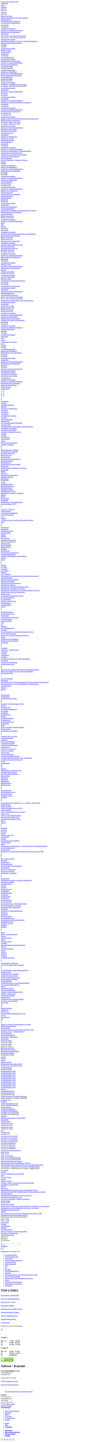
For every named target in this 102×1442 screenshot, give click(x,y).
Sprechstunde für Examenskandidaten (13, 920)
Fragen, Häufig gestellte (8, 634)
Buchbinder (4, 500)
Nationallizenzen (6, 790)
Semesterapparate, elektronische (11, 907)
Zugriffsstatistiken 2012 (8, 1076)
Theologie (4, 365)
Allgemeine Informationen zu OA (11, 1197)
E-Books (3, 565)
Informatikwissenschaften (9, 129)
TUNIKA (4, 956)
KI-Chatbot (4, 711)
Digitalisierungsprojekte (8, 540)
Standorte (4, 925)
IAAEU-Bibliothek (7, 679)
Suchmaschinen (6, 1121)
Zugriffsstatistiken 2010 (8, 1073)
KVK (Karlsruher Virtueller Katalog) (12, 727)
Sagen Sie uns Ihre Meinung (10, 1385)
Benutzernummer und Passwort (11, 459)
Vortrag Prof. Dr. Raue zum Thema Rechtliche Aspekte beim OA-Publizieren (25, 1206)
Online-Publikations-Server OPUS (12, 808)
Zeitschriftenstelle (6, 1033)
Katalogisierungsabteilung (9, 709)
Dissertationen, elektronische (10, 552)
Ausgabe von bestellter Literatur (11, 432)
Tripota (3, 950)
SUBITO (4, 927)
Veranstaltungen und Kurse (9, 248)
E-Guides (4, 567)
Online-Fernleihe (6, 806)
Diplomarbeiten (6, 547)
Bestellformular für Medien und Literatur (13, 468)
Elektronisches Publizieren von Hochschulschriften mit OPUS (20, 590)
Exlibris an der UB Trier (8, 601)
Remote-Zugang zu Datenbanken (11, 866)
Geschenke (4, 661)
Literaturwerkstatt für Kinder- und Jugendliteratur (16, 758)
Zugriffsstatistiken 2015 (8, 1082)
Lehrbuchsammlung (7, 738)
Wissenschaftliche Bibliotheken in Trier (13, 1013)
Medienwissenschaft (7, 216)
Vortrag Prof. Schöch (7, 1204)
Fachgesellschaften (7, 77)
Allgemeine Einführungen (9, 408)
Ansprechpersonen (7, 419)
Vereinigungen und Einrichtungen (11, 153)
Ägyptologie (5, 25)
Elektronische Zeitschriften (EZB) (11, 1064)
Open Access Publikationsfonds (11, 1158)
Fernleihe (4, 626)
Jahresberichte (5, 389)
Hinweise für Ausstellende (9, 443)
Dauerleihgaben (6, 533)
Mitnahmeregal (5, 785)
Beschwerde (5, 466)
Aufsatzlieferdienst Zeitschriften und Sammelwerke (17, 426)
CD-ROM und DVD (7, 515)
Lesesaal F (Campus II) (8, 749)
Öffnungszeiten (5, 805)
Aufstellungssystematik (8, 29)
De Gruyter (4, 1188)
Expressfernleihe (6, 605)
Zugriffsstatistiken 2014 (8, 1080)
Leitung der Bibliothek (8, 742)
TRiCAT (3, 947)
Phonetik (3, 270)
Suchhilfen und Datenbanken (10, 1112)
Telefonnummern (6, 938)
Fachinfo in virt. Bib (7, 138)
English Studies (6, 52)
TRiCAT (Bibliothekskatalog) (10, 1299)
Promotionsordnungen (8, 848)
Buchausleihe (5, 498)
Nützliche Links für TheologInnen (11, 369)
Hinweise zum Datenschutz (9, 1233)
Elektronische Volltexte (8, 585)
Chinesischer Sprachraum (9, 342)
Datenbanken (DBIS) (7, 1053)
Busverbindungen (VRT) (9, 504)
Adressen (4, 403)
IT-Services (8, 1416)
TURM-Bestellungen (7, 958)
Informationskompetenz (8, 371)
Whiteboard (4, 1010)
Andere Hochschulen (7, 1235)
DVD (2, 560)
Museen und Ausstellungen (9, 65)
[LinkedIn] (13, 1440)
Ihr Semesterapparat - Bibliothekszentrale (14, 904)
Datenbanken (5, 527)
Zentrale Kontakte (6, 1406)
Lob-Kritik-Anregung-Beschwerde (12, 760)
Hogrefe (3, 1186)
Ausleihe (3, 435)
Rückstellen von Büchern (9, 873)
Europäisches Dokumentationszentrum (13, 281)
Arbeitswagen (5, 421)
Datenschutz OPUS (7, 531)
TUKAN (4, 954)
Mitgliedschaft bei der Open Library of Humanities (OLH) (19, 1190)
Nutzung (3, 1224)
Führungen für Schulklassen (9, 639)
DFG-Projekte (5, 538)
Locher (3, 761)
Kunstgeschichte (6, 183)
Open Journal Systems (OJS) (10, 817)
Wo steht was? (5, 1017)
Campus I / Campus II (8, 509)
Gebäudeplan (5, 655)
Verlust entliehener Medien (9, 979)
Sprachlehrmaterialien (7, 918)
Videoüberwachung (7, 988)
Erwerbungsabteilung (7, 598)
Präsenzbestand (5, 842)
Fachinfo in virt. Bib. (7, 306)
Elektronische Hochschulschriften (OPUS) (14, 1215)
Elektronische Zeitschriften (9, 317)
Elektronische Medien (8, 581)
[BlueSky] (5, 1440)
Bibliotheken (5, 479)
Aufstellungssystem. (7, 133)
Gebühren (4, 657)
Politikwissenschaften (7, 272)
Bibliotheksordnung (7, 489)
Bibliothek (4, 1246)
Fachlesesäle (5, 616)
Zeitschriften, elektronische (9, 1037)
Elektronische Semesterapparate (11, 583)
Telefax (3, 940)
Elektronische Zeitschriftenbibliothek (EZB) (14, 587)
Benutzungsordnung (7, 461)
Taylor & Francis (6, 1177)
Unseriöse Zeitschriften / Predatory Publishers (15, 1199)
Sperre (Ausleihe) (6, 916)
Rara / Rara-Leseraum (8, 859)
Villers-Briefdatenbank (8, 990)
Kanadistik (4, 173)
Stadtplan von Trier (7, 923)
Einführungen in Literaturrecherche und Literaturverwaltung (20, 576)
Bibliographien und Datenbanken (11, 43)
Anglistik (4, 45)
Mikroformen (5, 781)
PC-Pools (4, 832)
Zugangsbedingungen (7, 1091)
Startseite (3, 7)
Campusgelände (6, 511)
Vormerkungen (5, 997)
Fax (2, 625)
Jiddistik (3, 162)
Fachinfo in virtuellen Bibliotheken (12, 30)
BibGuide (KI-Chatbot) (8, 1049)
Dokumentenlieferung (8, 1093)
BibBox (3, 471)
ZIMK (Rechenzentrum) (8, 1026)
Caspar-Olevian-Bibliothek (9, 513)
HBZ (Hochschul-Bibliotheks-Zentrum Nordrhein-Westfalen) (20, 670)
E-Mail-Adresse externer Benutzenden (13, 592)
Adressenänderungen (7, 405)
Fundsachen (4, 643)
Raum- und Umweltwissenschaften (12, 297)
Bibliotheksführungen (7, 246)
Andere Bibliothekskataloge (9, 1103)
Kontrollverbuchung (7, 722)
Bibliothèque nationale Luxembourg (12, 493)
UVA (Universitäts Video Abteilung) (12, 965)
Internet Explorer (6, 1062)
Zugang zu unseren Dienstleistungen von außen (16, 1024)
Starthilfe (3, 1116)
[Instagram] (10, 1440)
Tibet (2, 338)
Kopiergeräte (5, 724)
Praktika (3, 839)
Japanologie (4, 144)
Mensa (7, 1414)
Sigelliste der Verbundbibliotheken (11, 911)
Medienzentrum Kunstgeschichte (11, 770)
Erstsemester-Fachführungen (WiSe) (12, 596)
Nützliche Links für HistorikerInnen (12, 128)
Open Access (5, 814)
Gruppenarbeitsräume (7, 664)
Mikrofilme (4, 779)
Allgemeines (5, 1222)
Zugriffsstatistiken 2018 (8, 1087)
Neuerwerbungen (6, 794)
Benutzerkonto (5, 457)
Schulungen (4, 895)
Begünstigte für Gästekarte (9, 452)
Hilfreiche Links (6, 50)
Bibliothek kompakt (7, 477)
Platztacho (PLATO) (7, 835)
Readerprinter (5, 862)
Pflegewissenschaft (7, 237)
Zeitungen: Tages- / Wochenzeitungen (13, 1031)
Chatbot (3, 518)
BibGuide (4, 473)
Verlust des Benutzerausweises (10, 977)
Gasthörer (4, 653)
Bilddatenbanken (6, 198)
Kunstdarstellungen (7, 196)
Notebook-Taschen (7, 796)
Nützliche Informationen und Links (12, 245)
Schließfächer (5, 891)
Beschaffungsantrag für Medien (11, 464)
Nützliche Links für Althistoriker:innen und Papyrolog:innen (20, 119)
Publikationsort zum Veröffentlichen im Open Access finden (19, 1208)
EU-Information (6, 599)
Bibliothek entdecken (7, 1048)
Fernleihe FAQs (6, 1100)
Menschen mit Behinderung (9, 774)
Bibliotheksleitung (6, 488)
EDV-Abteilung (6, 574)
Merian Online (5, 543)
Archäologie (5, 54)
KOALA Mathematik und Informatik (12, 1174)
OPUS (3, 821)
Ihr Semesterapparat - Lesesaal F (11, 905)
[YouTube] (8, 1440)
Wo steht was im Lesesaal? (9, 1136)
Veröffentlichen (5, 1226)
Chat (2, 516)
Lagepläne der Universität (9, 736)
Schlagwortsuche (6, 889)
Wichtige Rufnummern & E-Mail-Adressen (14, 18)
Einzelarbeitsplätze (7, 578)
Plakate (3, 833)
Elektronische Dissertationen (10, 580)
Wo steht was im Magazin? (9, 1139)
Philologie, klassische (7, 250)
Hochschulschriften (7, 673)
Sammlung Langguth (7, 882)
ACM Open (4, 1170)
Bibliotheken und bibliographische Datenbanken (16, 102)
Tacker (3, 932)
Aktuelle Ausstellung (7, 444)
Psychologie (4, 282)
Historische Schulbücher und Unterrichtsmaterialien (17, 671)
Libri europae (5, 752)
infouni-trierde (10, 1404)
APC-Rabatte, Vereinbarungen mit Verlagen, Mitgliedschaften (20, 1167)
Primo (3, 844)
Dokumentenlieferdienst (8, 554)
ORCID (3, 823)
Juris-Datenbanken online (9, 698)
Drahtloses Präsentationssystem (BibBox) (14, 556)
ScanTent (4, 887)
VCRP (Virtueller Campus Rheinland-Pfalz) (14, 970)
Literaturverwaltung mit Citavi (10, 756)
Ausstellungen (5, 437)
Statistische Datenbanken (9, 385)
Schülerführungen (6, 893)
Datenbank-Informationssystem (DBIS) (13, 1118)
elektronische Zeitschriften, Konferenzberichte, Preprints (18, 210)
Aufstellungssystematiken (9, 428)
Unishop (7, 1420)
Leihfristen (4, 740)
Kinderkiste (4, 713)
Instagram (4, 688)
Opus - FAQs (5, 1219)
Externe (3, 607)
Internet (3, 689)
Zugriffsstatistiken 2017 (8, 1085)
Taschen (3, 936)
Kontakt (3, 716)
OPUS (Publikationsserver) (9, 1316)
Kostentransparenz (6, 1194)
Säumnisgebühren (6, 884)
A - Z (2, 390)
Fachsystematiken (6, 619)
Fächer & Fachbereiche (12, 1411)
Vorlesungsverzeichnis (8, 995)
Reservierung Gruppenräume (10, 1295)
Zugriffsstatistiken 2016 (8, 1084)
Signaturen (4, 913)
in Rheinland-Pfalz (7, 484)
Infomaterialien (5, 1201)
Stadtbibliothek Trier (7, 922)
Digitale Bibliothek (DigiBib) (10, 1051)
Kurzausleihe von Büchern (9, 731)
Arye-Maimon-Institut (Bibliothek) (12, 423)
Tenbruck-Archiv (6, 941)
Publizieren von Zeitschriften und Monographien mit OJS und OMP (22, 851)
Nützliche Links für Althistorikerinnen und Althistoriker (18, 234)
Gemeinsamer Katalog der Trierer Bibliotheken (15, 659)
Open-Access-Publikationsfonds (11, 815)
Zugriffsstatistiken (6, 1067)
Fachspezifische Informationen (10, 21)
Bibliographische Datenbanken (10, 32)
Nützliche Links (6, 387)
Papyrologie (4, 34)
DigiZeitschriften (6, 545)
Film (2, 225)
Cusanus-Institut (6, 686)
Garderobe (4, 652)
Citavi (3, 522)
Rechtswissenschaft (7, 309)
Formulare (4, 630)
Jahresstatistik (5, 697)
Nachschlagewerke (7, 192)
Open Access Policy (7, 1156)
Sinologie (4, 331)
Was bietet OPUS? (7, 1230)
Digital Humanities (7, 79)
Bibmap (3, 495)
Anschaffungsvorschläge (8, 416)
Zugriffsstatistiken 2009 (8, 1071)
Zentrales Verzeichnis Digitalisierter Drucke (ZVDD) (17, 1030)
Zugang (3, 1057)
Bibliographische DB (7, 140)
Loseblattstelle (5, 763)
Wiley (2, 1176)
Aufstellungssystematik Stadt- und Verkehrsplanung (17, 300)
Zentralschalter (5, 1028)
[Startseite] (10, 2)
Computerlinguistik (7, 66)
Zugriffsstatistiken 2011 (8, 1075)
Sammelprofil (5, 878)
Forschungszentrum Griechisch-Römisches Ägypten (17, 632)
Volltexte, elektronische (8, 994)
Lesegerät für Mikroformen (9, 745)
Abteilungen (5, 401)
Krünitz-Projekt (6, 729)
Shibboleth (4, 909)
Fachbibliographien (7, 612)
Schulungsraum (6, 896)
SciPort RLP (5, 898)
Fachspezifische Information (10, 617)
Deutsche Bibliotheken (8, 1109)
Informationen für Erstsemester (10, 241)
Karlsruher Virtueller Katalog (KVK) (12, 704)
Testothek (4, 943)
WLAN (3, 1015)
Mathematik (4, 200)
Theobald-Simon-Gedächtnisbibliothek (13, 945)
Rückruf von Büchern (8, 871)
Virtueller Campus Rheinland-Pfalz (12, 992)
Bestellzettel (4, 470)
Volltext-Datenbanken (8, 329)
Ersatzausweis (5, 594)
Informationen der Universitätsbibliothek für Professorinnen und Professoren (25, 682)
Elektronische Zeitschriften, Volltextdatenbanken (16, 151)
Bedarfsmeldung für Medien (10, 450)
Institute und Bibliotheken (9, 72)
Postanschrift (5, 837)
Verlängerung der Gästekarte (10, 974)
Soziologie (4, 354)
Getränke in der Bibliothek (9, 662)
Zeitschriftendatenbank (8, 1035)
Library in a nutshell (7, 751)
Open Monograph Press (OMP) (11, 819)
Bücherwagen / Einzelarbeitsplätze (12, 502)
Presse (3, 223)
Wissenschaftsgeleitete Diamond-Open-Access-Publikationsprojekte (22, 1165)
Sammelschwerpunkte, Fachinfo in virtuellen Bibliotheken (19, 41)
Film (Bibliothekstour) (8, 628)
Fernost (3, 340)
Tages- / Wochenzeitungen (9, 934)
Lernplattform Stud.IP (8, 743)
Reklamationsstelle (7, 864)
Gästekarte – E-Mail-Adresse (10, 650)
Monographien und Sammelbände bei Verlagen (15, 1163)
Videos (3, 986)
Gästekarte (4, 648)
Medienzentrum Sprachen (9, 772)
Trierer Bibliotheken (7, 949)
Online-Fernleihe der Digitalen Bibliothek (14, 1096)
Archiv (3, 441)
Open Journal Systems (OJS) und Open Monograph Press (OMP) (21, 1213)
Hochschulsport (10, 1418)
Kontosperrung (5, 720)
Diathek (3, 534)
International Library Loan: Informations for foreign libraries (20, 684)
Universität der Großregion (9, 963)
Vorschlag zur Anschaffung (9, 1001)
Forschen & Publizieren (8, 1143)
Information (4, 680)
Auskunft (4, 434)
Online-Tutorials (6, 810)
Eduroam (4, 572)
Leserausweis (5, 747)
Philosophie (4, 259)
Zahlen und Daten (6, 16)
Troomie (3, 952)
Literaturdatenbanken (7, 754)
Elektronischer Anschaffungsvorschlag (13, 589)
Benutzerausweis (6, 455)
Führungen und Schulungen (9, 641)
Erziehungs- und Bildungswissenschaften (14, 84)
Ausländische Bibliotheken (9, 1111)
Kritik (2, 725)
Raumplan (4, 860)
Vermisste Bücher (6, 981)
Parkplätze (4, 828)
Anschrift (4, 417)
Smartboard (4, 914)
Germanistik (4, 104)
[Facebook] (2, 1440)
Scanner (3, 886)
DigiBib (3, 536)
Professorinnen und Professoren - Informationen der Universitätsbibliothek (24, 846)
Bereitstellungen (6, 462)
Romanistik (4, 322)
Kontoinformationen (7, 718)
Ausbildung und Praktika (9, 430)
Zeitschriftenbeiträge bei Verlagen (11, 1161)
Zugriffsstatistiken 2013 (8, 1078)
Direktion (4, 549)
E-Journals (4, 569)
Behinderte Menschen (8, 453)
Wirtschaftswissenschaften (9, 374)
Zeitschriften (5, 90)
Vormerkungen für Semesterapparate (12, 999)
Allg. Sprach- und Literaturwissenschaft (13, 36)
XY (2, 1019)
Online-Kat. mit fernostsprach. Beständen (14, 155)
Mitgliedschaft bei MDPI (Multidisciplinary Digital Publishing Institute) (23, 1192)
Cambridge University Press (9, 1185)
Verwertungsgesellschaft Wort (10, 985)
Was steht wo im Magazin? (9, 1141)
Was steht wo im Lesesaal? (9, 1138)
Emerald (3, 1172)
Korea (3, 344)
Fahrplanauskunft (6, 621)
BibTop (3, 497)
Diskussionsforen (6, 158)
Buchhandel (4, 1120)
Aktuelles (4, 407)
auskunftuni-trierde (12, 1381)
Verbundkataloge (6, 1107)
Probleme (4, 1228)
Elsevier (3, 1179)
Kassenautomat (5, 707)
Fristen (3, 637)
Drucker (3, 558)
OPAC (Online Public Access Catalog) (13, 812)
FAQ (2, 623)
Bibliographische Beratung (9, 475)
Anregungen (5, 414)
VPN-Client (4, 1003)
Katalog (3, 706)
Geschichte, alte (6, 113)
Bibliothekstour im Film (8, 491)
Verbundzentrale (6, 972)
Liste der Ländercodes (8, 277)
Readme (3, 1089)
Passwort (3, 830)
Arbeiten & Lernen (7, 1123)
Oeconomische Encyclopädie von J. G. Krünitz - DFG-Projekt (20, 803)
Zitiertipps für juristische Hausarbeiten (13, 320)
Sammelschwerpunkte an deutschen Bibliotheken (16, 880)
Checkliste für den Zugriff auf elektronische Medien (17, 520)
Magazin (3, 769)
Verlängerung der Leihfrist (9, 976)
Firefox (3, 1060)
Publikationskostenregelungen (10, 1210)
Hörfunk (3, 227)
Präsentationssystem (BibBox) (10, 841)
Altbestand (4, 410)
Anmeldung (4, 412)
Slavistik (3, 345)
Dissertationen (5, 551)
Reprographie (5, 868)
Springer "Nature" (6, 1181)
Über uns (4, 9)
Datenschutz (5, 529)
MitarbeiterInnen (6, 20)
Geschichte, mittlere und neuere (11, 122)
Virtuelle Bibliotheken (8, 209)
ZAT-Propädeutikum (7, 57)
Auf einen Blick (6, 425)
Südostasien (4, 336)
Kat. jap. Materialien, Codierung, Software (14, 160)
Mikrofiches (4, 778)
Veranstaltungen (6, 378)
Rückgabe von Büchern (8, 869)
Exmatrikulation (6, 603)
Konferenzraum (6, 715)
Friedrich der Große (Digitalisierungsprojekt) (15, 635)
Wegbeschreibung (6, 1008)
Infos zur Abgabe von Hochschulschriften (14, 1231)
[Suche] (20, 1244)
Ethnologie (4, 93)
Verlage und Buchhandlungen (10, 156)
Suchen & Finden (6, 1040)
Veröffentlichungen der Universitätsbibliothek (15, 983)
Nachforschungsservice (8, 792)
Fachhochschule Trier (7, 614)
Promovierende (5, 850)
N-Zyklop (4, 797)
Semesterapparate (6, 900)
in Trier (3, 482)
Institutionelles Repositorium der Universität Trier (16, 1195)
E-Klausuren (5, 570)
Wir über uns (5, 1012)
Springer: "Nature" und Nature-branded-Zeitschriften (17, 1183)
